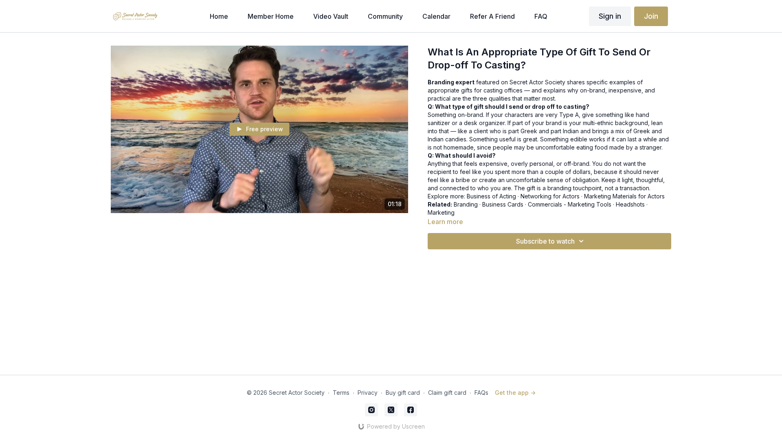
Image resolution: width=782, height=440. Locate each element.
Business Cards (502, 204)
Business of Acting (491, 196)
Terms (341, 392)
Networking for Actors (550, 196)
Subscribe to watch (545, 241)
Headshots (630, 204)
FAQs (481, 392)
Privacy (368, 392)
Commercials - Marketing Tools (569, 204)
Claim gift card (447, 392)
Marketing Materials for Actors (624, 196)
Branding (466, 204)
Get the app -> (515, 392)
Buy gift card (403, 392)
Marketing (441, 212)
